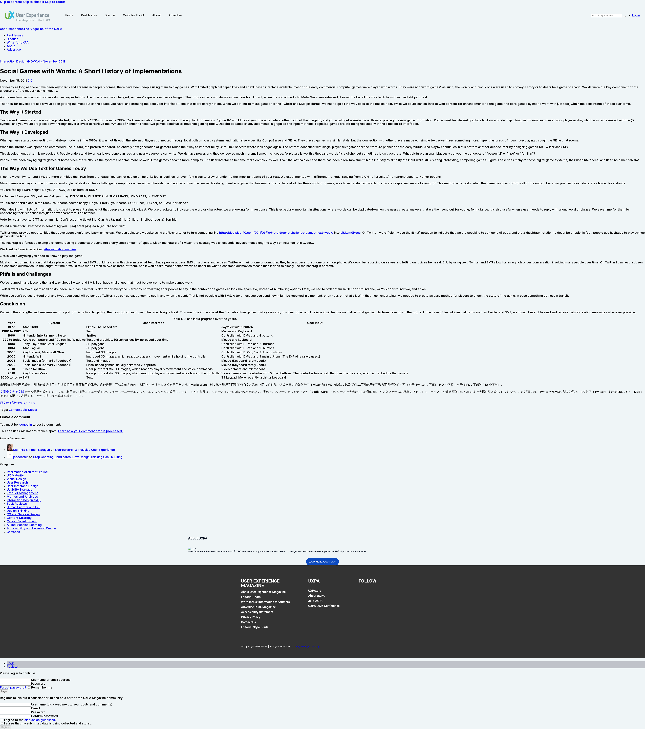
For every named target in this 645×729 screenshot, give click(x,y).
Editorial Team (251, 597)
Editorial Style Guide (254, 627)
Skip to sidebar (33, 2)
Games (14, 409)
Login (10, 663)
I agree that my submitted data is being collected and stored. (47, 723)
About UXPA (316, 595)
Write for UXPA (133, 15)
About (156, 15)
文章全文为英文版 (12, 391)
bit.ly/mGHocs (350, 232)
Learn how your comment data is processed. (90, 431)
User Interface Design (22, 486)
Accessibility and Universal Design (31, 528)
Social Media (28, 409)
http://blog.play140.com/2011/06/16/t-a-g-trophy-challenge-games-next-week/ (276, 232)
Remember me (41, 687)
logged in (25, 424)
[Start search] (624, 16)
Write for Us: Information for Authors (265, 602)
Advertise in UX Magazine (258, 607)
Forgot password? (13, 687)
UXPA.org (314, 590)
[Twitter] (374, 592)
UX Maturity (15, 475)
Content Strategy (19, 517)
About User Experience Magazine (263, 592)
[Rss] (397, 592)
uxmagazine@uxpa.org (306, 646)
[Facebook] (363, 592)
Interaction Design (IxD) (17, 61)
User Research (17, 482)
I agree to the (29, 720)
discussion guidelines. (40, 720)
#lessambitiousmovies (60, 249)
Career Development (22, 521)
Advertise (175, 15)
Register (13, 666)
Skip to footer (55, 2)
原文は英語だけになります (18, 403)
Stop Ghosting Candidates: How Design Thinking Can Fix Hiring (77, 457)
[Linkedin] (385, 592)
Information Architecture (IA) (27, 472)
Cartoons (13, 532)
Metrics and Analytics (22, 496)
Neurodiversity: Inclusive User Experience (85, 449)
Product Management (22, 493)
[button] (29, 80)
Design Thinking (18, 510)
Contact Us (248, 622)
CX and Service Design (23, 514)
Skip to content (11, 2)
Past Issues (89, 15)
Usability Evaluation (20, 489)
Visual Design (16, 479)
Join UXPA (315, 600)
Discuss (109, 15)
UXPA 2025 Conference (324, 606)
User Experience (32, 15)
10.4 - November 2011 (49, 61)
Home (69, 15)
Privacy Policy (250, 617)
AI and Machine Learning (24, 525)
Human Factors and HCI (23, 507)
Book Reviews (17, 503)
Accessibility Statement (257, 612)
